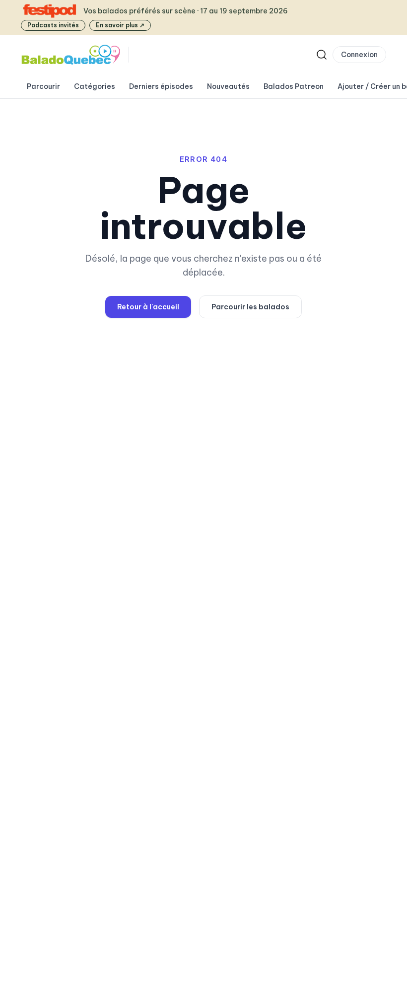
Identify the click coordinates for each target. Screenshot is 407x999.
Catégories (94, 86)
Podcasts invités (53, 25)
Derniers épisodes (161, 86)
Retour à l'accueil (148, 306)
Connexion (359, 54)
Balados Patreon (294, 86)
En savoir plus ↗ (120, 25)
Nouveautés (228, 86)
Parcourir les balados (250, 306)
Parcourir (43, 86)
